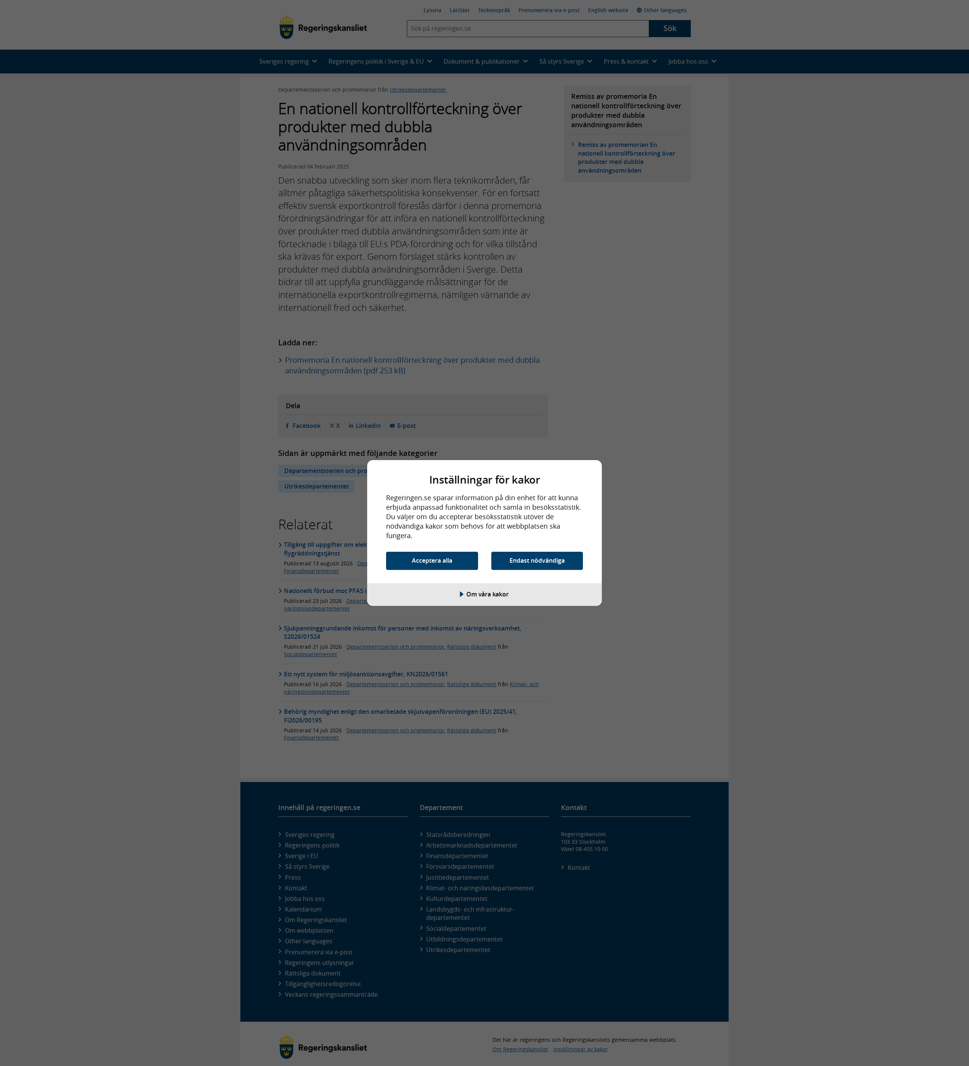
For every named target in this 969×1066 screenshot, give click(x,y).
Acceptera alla (432, 560)
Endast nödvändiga (537, 560)
